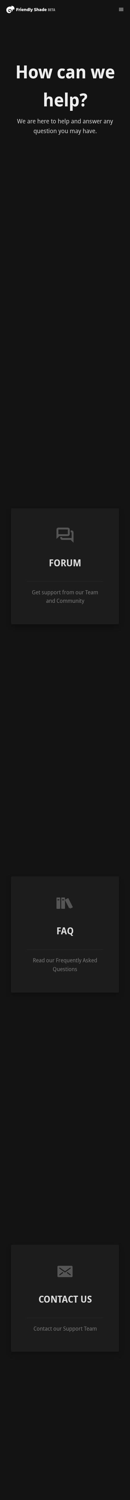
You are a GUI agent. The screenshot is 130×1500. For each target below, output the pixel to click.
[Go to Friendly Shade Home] (30, 9)
